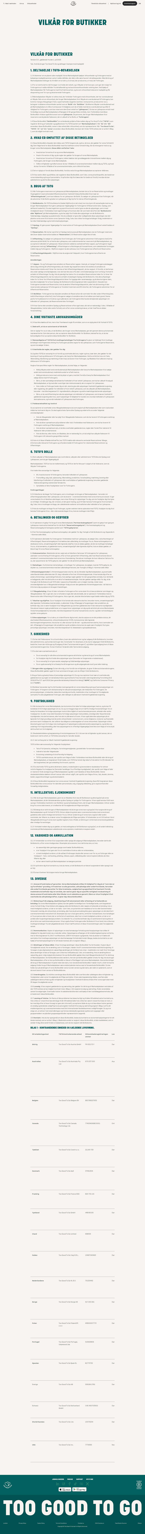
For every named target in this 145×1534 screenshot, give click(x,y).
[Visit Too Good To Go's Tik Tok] (75, 1484)
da (140, 3)
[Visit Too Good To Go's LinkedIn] (57, 1484)
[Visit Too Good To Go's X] (87, 1484)
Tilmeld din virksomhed (98, 3)
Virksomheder (31, 3)
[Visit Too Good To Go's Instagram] (63, 1484)
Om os (22, 3)
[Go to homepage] (73, 3)
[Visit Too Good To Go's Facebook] (69, 1484)
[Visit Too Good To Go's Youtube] (81, 1484)
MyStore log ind (115, 3)
